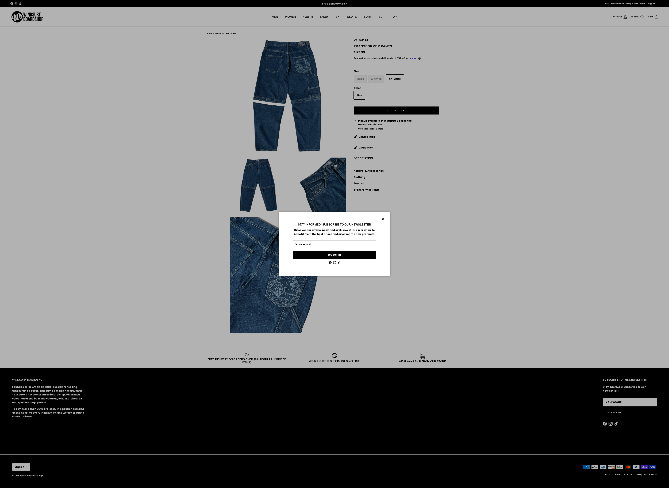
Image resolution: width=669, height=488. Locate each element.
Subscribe (335, 254)
